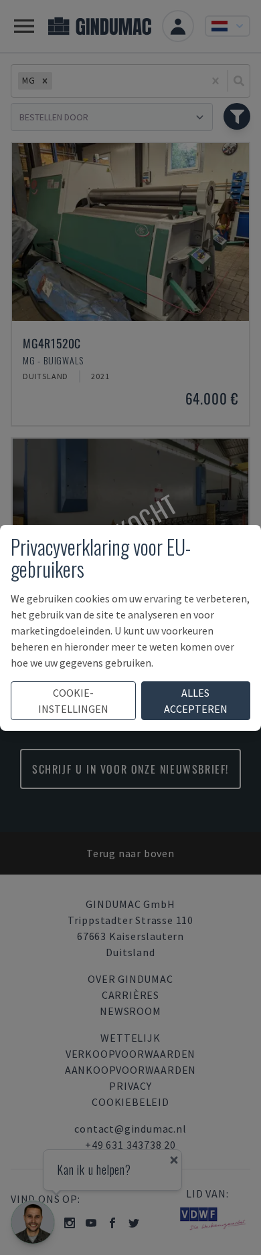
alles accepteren (196, 700)
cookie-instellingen (73, 700)
